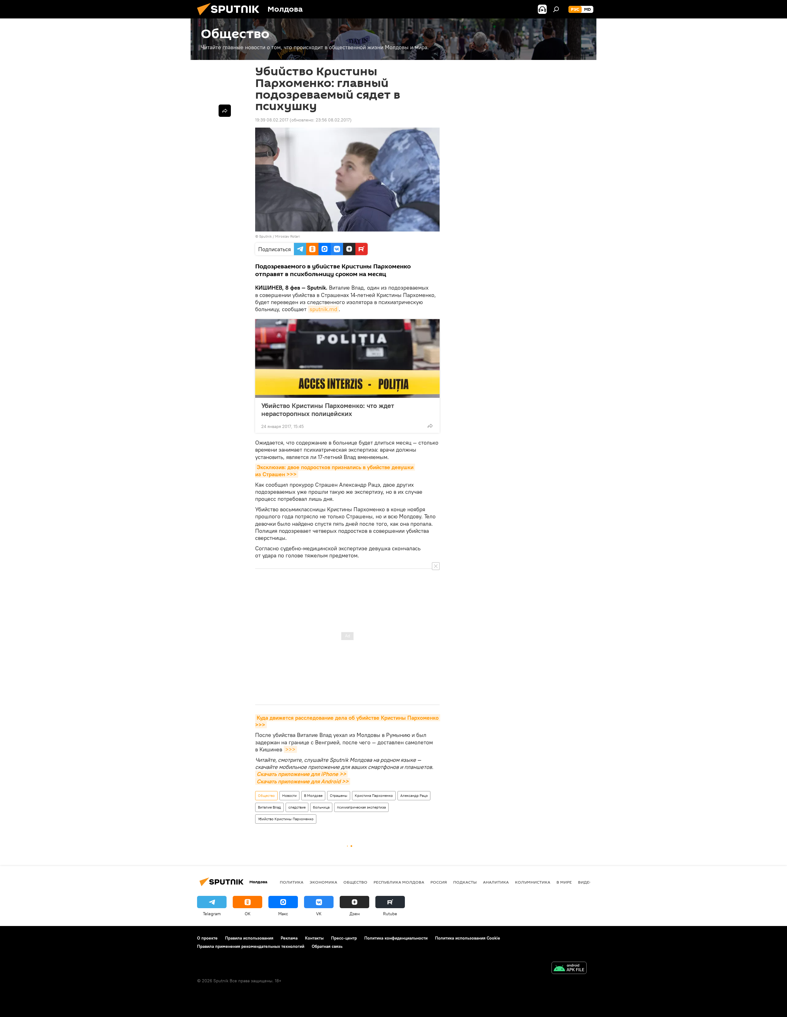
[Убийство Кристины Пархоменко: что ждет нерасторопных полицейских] (347, 358)
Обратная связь (327, 946)
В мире (564, 882)
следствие (297, 807)
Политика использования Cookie (467, 938)
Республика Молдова (399, 882)
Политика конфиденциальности (396, 938)
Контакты (314, 938)
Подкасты (465, 882)
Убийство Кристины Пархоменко (286, 819)
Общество (266, 795)
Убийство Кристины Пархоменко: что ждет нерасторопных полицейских (327, 409)
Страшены (338, 795)
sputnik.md (323, 309)
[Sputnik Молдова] (230, 17)
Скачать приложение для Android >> (303, 781)
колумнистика (532, 882)
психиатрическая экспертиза (361, 807)
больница (321, 807)
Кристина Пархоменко (374, 795)
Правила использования (249, 938)
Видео (585, 882)
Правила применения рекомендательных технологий (250, 946)
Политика (291, 882)
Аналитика (496, 882)
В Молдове (313, 795)
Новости (289, 795)
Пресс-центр (344, 938)
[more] (430, 426)
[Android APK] (569, 968)
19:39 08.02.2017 (271, 120)
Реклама (289, 938)
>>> (290, 749)
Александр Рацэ (414, 795)
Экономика (323, 882)
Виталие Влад (269, 807)
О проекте (207, 938)
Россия (438, 882)
